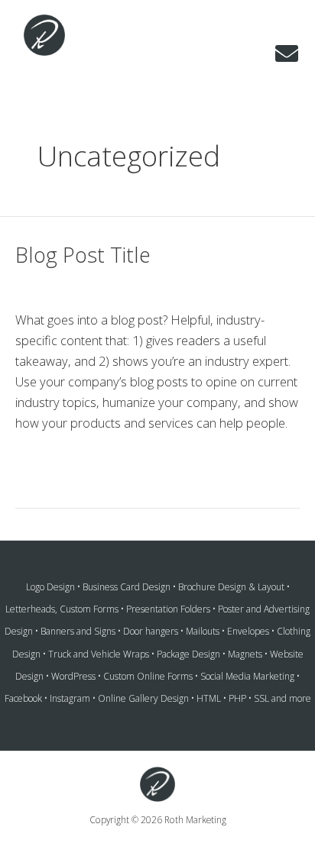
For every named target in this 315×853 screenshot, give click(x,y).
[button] (287, 53)
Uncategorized (165, 287)
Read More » (51, 461)
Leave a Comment (65, 287)
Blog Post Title (83, 255)
